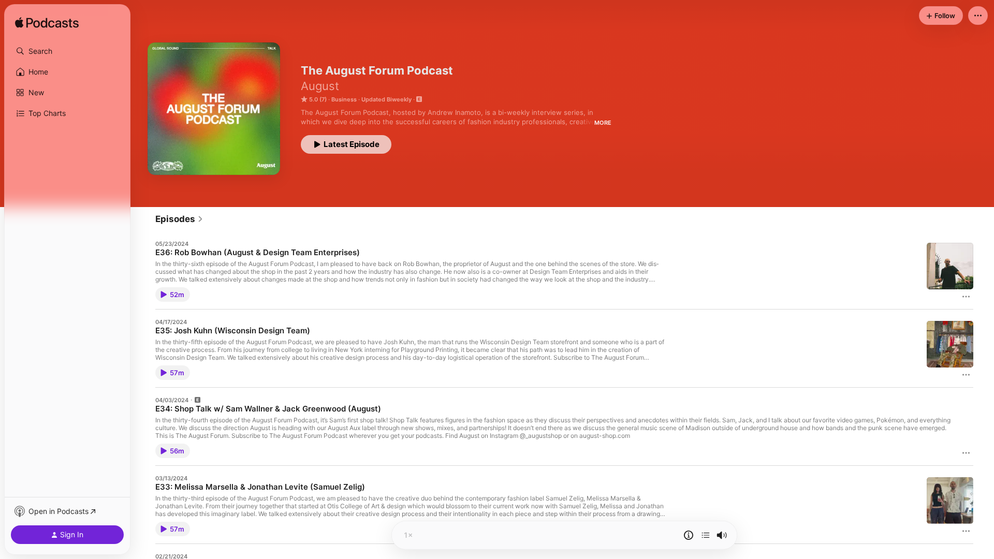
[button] (67, 51)
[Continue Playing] (705, 535)
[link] (179, 219)
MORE (602, 122)
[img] (47, 23)
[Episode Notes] (688, 535)
